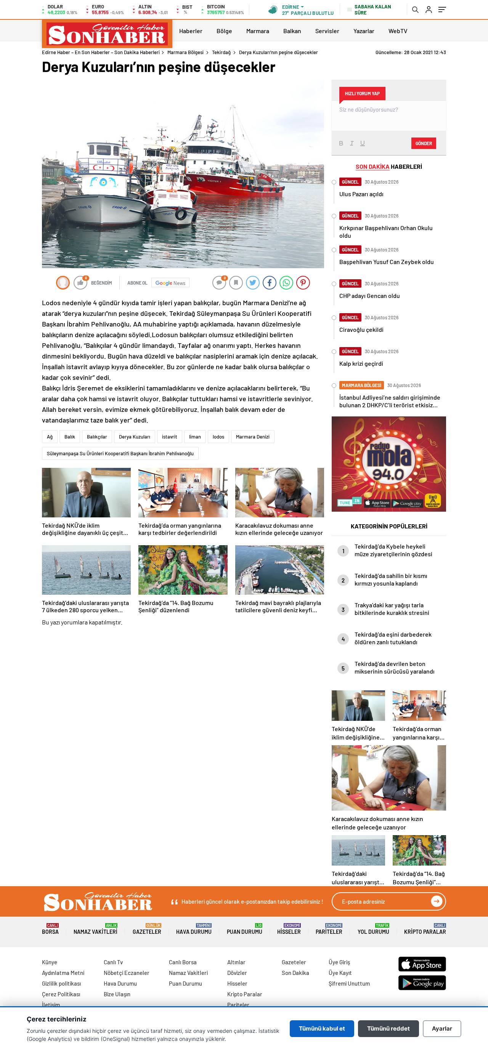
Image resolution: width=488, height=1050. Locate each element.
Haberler (190, 30)
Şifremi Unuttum (349, 983)
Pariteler (329, 929)
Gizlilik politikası (61, 983)
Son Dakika (295, 972)
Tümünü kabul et (322, 1028)
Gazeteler (147, 929)
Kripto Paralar (425, 929)
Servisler (327, 30)
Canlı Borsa (183, 962)
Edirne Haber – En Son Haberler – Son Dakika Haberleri (101, 52)
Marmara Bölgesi (185, 52)
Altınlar (236, 962)
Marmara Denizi (253, 437)
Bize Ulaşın (117, 994)
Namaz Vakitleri (95, 929)
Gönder (424, 143)
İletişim (51, 1004)
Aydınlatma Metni (63, 972)
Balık (69, 437)
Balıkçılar (97, 437)
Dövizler (237, 972)
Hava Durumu (194, 929)
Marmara (257, 30)
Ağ (50, 437)
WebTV (398, 30)
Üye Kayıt (340, 972)
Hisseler (289, 929)
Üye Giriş (339, 962)
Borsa (50, 929)
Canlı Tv (113, 962)
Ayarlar (442, 1028)
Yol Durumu (373, 929)
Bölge (224, 30)
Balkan (292, 30)
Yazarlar (363, 30)
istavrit (169, 437)
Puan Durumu (244, 929)
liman (195, 437)
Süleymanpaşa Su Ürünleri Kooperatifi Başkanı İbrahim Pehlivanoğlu (120, 453)
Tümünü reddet (388, 1028)
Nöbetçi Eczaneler (126, 972)
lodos (218, 437)
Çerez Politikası (61, 994)
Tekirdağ (221, 52)
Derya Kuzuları (134, 437)
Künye (49, 962)
